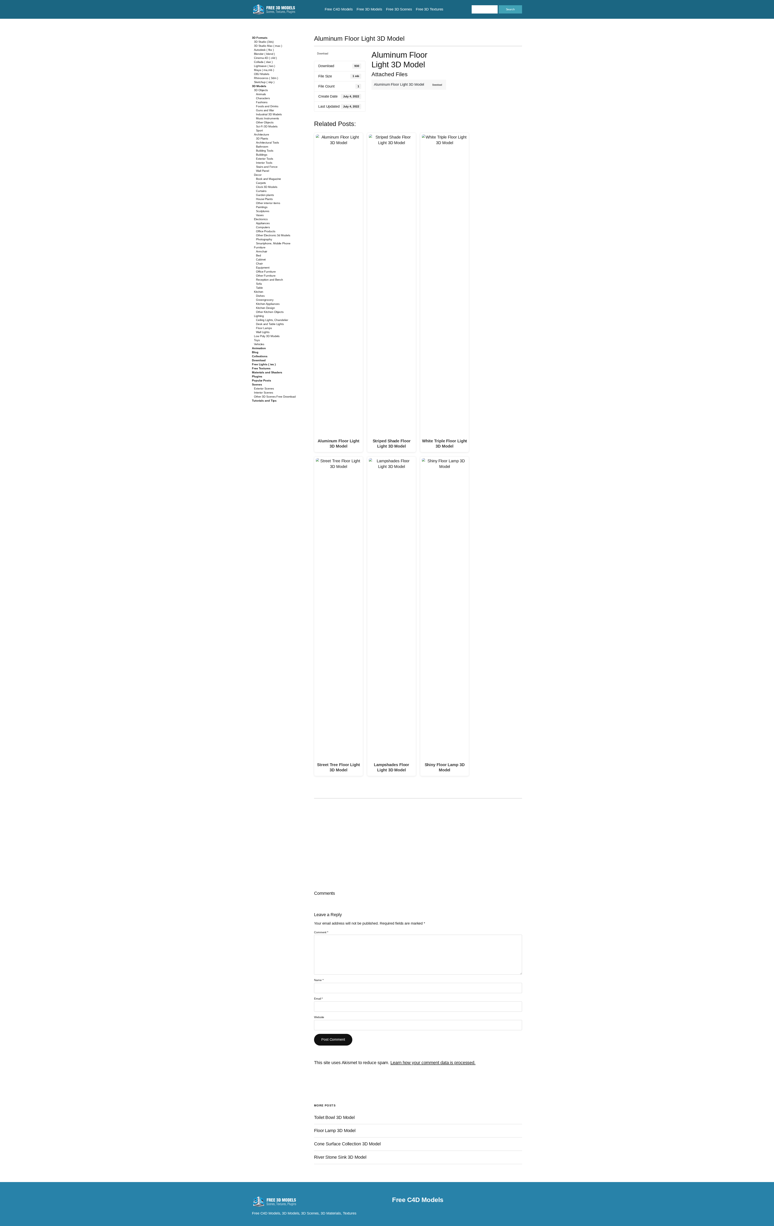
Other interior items (268, 203)
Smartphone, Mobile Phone (273, 243)
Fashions (261, 102)
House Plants (264, 199)
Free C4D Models (417, 1199)
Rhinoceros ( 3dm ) (266, 78)
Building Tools (264, 150)
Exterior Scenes (264, 388)
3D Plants (262, 138)
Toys (257, 340)
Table (259, 287)
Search (510, 9)
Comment (321, 932)
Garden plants (265, 195)
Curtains (261, 191)
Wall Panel (262, 170)
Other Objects (265, 122)
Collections (259, 356)
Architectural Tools (267, 142)
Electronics (261, 219)
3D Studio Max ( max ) (268, 45)
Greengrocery (265, 299)
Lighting (259, 316)
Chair (259, 263)
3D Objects (261, 90)
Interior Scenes (263, 392)
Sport (259, 130)
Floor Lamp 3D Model (335, 1130)
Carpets (261, 182)
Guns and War (265, 110)
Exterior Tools (264, 158)
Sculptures (262, 211)
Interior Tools (264, 162)
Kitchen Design (265, 307)
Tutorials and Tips (264, 400)
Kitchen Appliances (268, 303)
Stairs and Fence (266, 166)
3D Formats (259, 37)
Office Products (265, 231)
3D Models (259, 86)
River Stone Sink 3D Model (340, 1157)
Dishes (260, 295)
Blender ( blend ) (264, 53)
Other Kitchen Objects (270, 312)
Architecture (261, 134)
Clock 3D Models (266, 187)
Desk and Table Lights (270, 324)
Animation (259, 348)
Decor (258, 174)
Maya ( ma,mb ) (264, 70)
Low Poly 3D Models (267, 336)
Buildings (261, 154)
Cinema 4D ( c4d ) (265, 57)
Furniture (259, 247)
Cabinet (261, 259)
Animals (261, 94)
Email (318, 998)
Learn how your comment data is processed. (432, 1062)
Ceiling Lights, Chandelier (272, 320)
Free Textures (261, 368)
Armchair (261, 251)
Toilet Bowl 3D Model (334, 1117)
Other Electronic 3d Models (273, 235)
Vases (260, 215)
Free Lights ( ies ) (264, 364)
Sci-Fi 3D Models (266, 126)
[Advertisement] (489, 79)
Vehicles (259, 344)
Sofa (259, 283)
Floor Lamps (264, 328)
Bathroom (262, 146)
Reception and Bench (269, 279)
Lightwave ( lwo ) (264, 66)
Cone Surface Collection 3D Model (347, 1144)
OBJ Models (261, 74)
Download (259, 360)
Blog (255, 352)
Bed (258, 255)
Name (318, 980)
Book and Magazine (268, 178)
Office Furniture (266, 271)
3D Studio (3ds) (264, 41)
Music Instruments (267, 118)
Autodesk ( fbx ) (264, 49)
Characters (263, 98)
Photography (264, 239)
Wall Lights (262, 332)
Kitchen (258, 291)
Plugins (257, 376)
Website (319, 1017)
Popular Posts (261, 380)
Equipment (262, 267)
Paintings (261, 207)
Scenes (257, 384)
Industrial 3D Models (269, 114)
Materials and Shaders (267, 372)
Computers (263, 227)
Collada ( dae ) (263, 62)
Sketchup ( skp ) (264, 82)
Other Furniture (266, 275)
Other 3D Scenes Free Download (275, 396)
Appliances (263, 223)
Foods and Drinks (267, 106)
